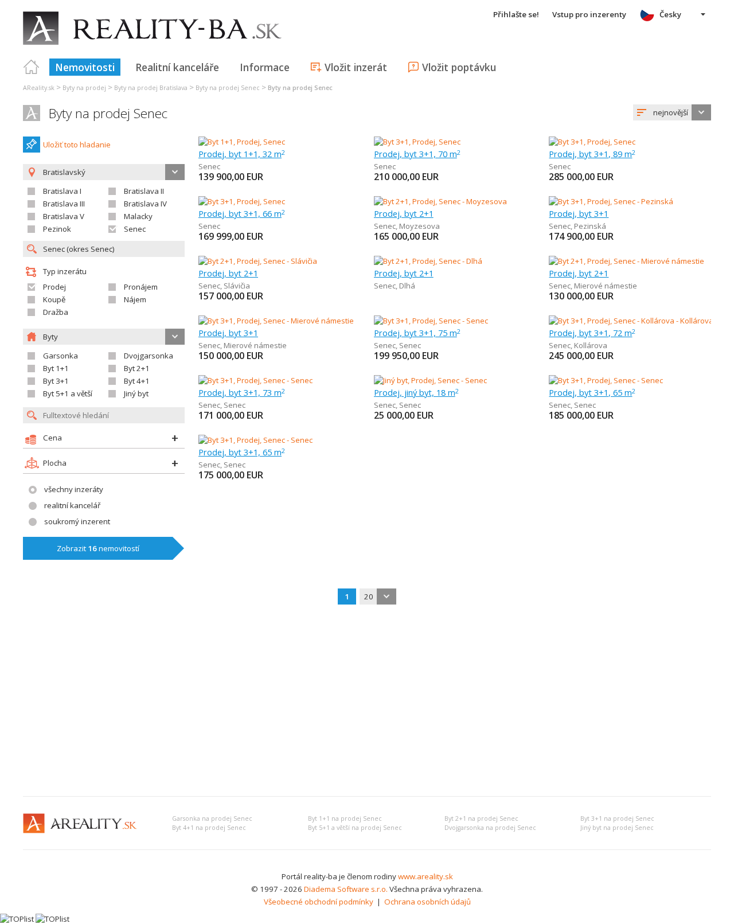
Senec (135, 229)
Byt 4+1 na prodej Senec (209, 828)
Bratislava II (144, 191)
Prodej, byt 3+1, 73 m (241, 392)
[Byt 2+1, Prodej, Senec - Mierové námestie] (626, 261)
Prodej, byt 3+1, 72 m (592, 332)
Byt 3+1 (56, 381)
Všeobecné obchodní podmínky (318, 901)
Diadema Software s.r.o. (346, 889)
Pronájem (141, 287)
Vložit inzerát (356, 67)
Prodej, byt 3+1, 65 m (592, 392)
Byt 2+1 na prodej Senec (481, 818)
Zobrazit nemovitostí (98, 548)
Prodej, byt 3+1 (578, 213)
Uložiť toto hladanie (77, 144)
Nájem (135, 299)
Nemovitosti (85, 67)
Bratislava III (64, 203)
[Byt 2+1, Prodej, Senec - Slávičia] (257, 261)
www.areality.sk (425, 876)
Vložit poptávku (459, 67)
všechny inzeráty (73, 489)
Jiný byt (136, 393)
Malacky (138, 216)
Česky (670, 14)
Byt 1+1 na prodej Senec (345, 818)
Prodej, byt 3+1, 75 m (417, 332)
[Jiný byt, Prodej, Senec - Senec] (430, 380)
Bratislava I (62, 191)
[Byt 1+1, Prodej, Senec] (241, 142)
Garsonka (60, 355)
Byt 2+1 (137, 368)
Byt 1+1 (56, 368)
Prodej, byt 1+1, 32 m (241, 153)
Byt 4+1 (137, 381)
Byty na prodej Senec (108, 113)
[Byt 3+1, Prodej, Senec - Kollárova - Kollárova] (630, 320)
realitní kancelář (72, 505)
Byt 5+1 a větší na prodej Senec (355, 828)
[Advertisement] (367, 701)
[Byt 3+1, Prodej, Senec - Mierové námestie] (276, 320)
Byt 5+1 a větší (67, 393)
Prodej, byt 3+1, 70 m (417, 153)
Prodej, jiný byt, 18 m (416, 392)
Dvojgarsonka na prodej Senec (490, 828)
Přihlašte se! (516, 14)
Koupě (54, 299)
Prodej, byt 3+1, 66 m (241, 213)
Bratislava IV (145, 203)
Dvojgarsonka (148, 355)
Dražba (55, 312)
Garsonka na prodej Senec (212, 818)
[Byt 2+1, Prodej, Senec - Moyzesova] (440, 201)
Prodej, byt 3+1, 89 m (592, 153)
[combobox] (672, 112)
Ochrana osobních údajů (427, 901)
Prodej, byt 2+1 (404, 213)
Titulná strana (31, 67)
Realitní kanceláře (177, 67)
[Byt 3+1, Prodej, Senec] (417, 142)
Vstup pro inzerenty (589, 14)
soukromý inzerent (77, 521)
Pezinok (57, 229)
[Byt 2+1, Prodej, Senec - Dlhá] (428, 261)
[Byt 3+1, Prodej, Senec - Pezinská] (611, 201)
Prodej (54, 287)
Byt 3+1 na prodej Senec (617, 818)
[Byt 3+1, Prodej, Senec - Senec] (431, 320)
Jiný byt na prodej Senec (617, 828)
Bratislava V (63, 216)
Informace (265, 67)
